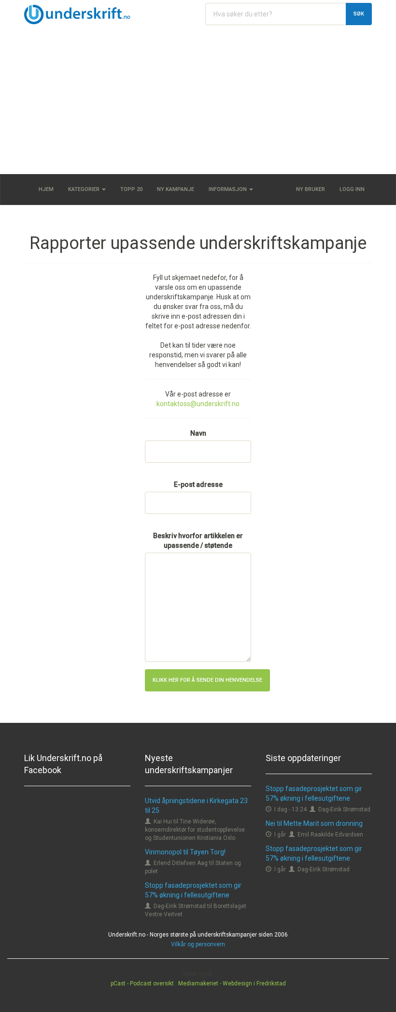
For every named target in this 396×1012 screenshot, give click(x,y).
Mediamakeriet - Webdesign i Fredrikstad (232, 983)
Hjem (46, 189)
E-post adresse (198, 484)
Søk (359, 14)
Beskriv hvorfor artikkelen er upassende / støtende (198, 540)
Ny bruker (310, 189)
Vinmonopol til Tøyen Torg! (185, 852)
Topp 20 (131, 189)
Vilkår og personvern (198, 944)
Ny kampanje (175, 189)
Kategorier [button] (84, 189)
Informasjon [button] (228, 189)
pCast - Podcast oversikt (142, 983)
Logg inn (352, 189)
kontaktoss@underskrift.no (198, 404)
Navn (198, 433)
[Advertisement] (198, 101)
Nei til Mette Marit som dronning (314, 823)
